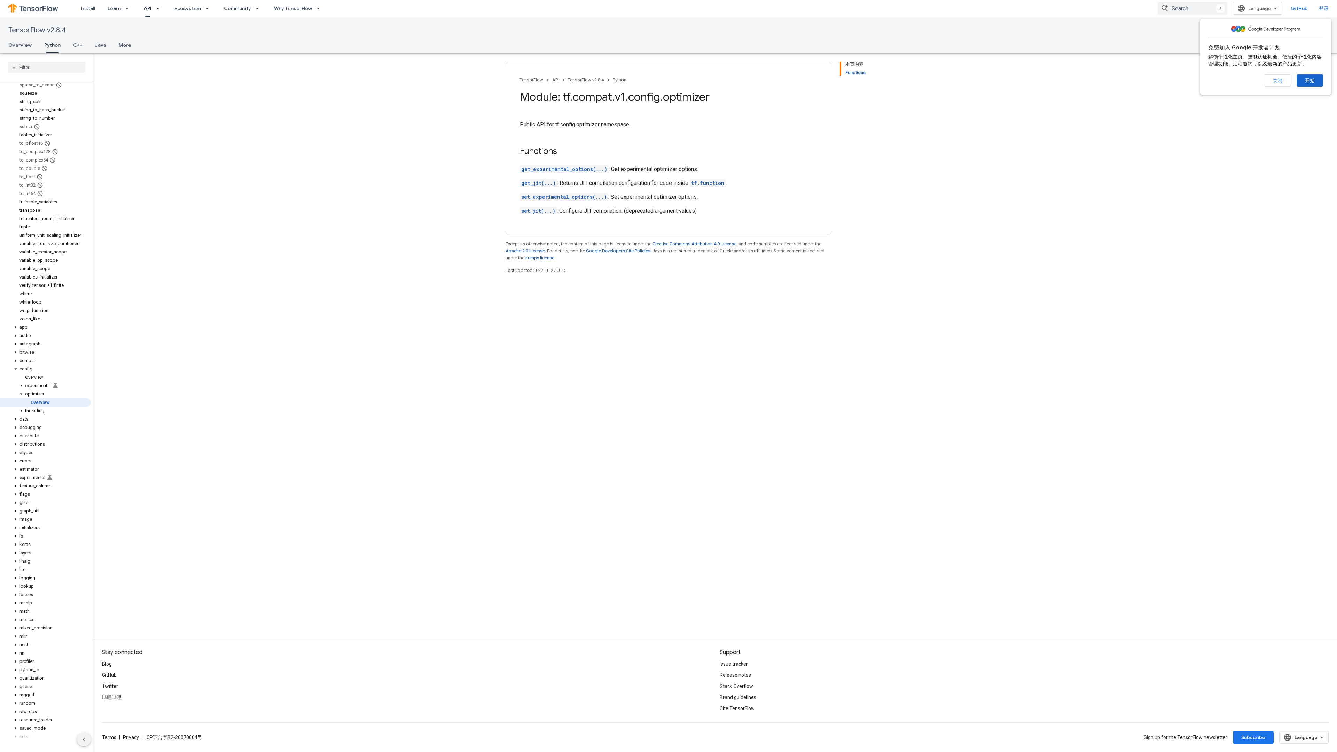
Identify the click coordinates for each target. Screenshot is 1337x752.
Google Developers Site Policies (618, 250)
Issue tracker (734, 664)
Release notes (735, 675)
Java (100, 45)
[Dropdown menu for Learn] (129, 8)
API (147, 8)
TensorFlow (531, 80)
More (125, 45)
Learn (114, 8)
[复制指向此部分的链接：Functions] (564, 152)
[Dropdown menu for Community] (259, 8)
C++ (78, 45)
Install (88, 8)
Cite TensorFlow (737, 708)
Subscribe (1253, 737)
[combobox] (1192, 8)
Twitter (110, 686)
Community (237, 8)
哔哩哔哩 (112, 697)
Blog (107, 664)
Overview (20, 45)
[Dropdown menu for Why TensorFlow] (320, 8)
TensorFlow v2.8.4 (37, 30)
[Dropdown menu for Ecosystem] (209, 8)
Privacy (131, 737)
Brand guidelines (738, 697)
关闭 (1277, 81)
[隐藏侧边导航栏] (84, 739)
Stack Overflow (736, 686)
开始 (1310, 80)
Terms (109, 737)
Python (52, 45)
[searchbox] (46, 67)
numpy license (539, 257)
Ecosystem (187, 8)
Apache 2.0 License (525, 250)
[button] (45, 327)
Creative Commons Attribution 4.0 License (694, 243)
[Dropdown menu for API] (159, 8)
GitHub (1299, 8)
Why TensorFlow (293, 8)
